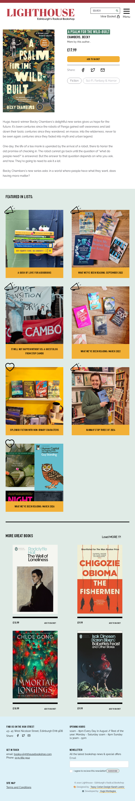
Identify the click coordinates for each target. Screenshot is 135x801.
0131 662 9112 (22, 757)
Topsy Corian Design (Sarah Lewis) (107, 787)
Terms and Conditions (18, 787)
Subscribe (112, 771)
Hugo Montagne (108, 791)
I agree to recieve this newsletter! (90, 771)
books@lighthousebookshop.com (33, 754)
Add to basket (93, 59)
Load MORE (111, 537)
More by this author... (79, 41)
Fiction (74, 80)
